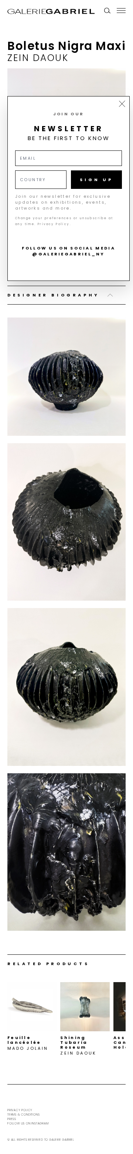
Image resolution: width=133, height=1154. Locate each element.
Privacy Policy (20, 1110)
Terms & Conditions (23, 1115)
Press (11, 1119)
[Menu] (121, 10)
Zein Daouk (37, 57)
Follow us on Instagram (28, 1123)
